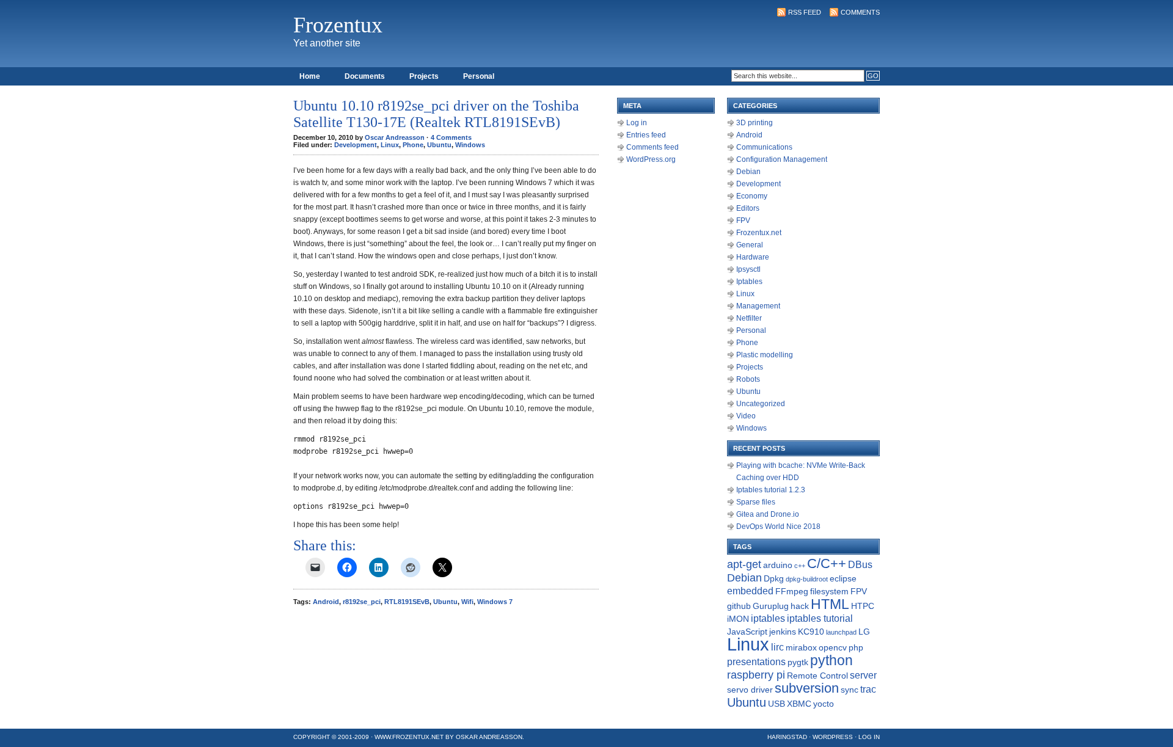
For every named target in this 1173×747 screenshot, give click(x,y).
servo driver (750, 689)
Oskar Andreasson (489, 737)
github (739, 606)
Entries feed (646, 135)
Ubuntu (439, 144)
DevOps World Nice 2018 (778, 526)
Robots (748, 379)
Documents (365, 76)
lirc (777, 647)
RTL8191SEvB (406, 601)
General (749, 245)
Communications (764, 147)
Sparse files (755, 502)
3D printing (754, 122)
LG (864, 631)
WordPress (833, 737)
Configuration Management (781, 159)
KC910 (811, 631)
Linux (390, 144)
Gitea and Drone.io (767, 514)
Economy (751, 196)
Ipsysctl (748, 269)
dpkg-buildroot (807, 579)
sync (849, 689)
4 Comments (451, 137)
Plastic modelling (764, 355)
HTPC (862, 606)
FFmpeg (791, 591)
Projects (424, 76)
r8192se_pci (362, 601)
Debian (748, 171)
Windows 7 (495, 601)
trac (868, 689)
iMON (738, 619)
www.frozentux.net (409, 737)
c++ (799, 565)
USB (776, 704)
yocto (823, 704)
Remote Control (817, 675)
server (863, 675)
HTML (830, 604)
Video (746, 416)
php (856, 647)
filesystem (829, 591)
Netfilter (749, 318)
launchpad (841, 632)
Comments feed (652, 147)
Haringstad (787, 737)
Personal (478, 76)
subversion (807, 688)
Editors (747, 208)
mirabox (801, 647)
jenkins (782, 631)
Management (758, 306)
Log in (636, 122)
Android (326, 601)
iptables (768, 618)
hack (800, 606)
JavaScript (747, 631)
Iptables (749, 281)
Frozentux (337, 25)
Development (355, 144)
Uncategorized (760, 403)
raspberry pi (756, 675)
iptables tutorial (820, 618)
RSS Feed (804, 12)
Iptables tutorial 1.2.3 (770, 490)
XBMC (799, 704)
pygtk (797, 662)
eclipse (843, 578)
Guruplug (771, 606)
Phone (413, 144)
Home (309, 76)
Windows (470, 144)
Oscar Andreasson (395, 137)
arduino (777, 565)
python (831, 660)
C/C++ (826, 563)
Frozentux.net (758, 232)
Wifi (467, 601)
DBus (860, 564)
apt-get (744, 564)
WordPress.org (651, 159)
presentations (756, 662)
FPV (743, 220)
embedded (750, 591)
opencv (833, 647)
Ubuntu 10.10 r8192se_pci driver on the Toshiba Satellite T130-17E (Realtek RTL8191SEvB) (436, 114)
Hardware (752, 257)
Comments (860, 12)
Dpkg (774, 578)
